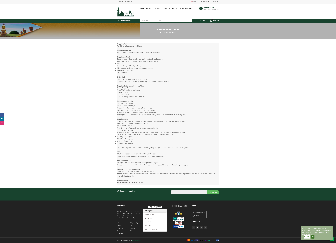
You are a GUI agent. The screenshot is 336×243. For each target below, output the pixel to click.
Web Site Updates (151, 229)
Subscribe (213, 192)
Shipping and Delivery (169, 32)
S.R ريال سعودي (204, 1)
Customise (309, 234)
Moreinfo (306, 237)
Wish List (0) (216, 1)
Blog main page (150, 214)
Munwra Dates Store (137, 240)
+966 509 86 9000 (209, 7)
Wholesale (132, 228)
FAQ (131, 225)
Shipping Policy (134, 223)
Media (148, 222)
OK (313, 237)
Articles (149, 218)
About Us (120, 223)
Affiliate (132, 231)
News (148, 225)
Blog (119, 225)
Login (203, 20)
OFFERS (120, 233)
